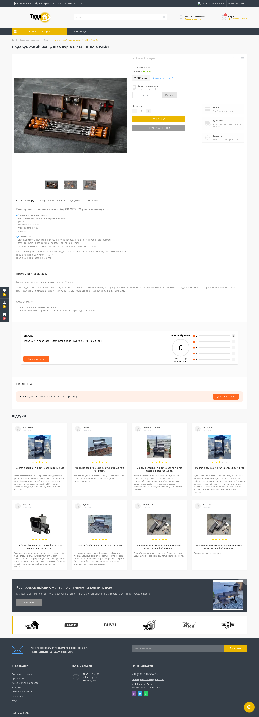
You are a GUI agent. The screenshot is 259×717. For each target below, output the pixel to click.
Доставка (218, 120)
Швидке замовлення (158, 128)
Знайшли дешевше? (163, 78)
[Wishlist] (233, 58)
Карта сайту (18, 695)
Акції (14, 700)
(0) (157, 58)
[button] (4, 316)
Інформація (80, 31)
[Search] (164, 17)
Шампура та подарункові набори (33, 40)
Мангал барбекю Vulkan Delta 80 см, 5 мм (99, 545)
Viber (134, 693)
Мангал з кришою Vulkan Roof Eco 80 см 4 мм (39, 467)
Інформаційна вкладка (52, 200)
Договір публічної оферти (25, 682)
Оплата (217, 107)
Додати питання (225, 396)
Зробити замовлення (237, 18)
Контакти (16, 687)
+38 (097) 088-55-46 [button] (144, 674)
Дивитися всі (29, 602)
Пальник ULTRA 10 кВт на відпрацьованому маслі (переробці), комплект (159, 546)
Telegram (140, 693)
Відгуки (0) (75, 200)
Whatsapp (146, 693)
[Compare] (242, 58)
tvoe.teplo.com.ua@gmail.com (148, 679)
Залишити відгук (36, 358)
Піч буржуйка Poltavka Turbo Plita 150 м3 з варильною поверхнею (39, 546)
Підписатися (235, 648)
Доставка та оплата (66, 3)
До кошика (159, 119)
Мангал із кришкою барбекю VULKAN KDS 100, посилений (99, 469)
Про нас (84, 3)
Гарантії (217, 136)
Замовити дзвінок (193, 19)
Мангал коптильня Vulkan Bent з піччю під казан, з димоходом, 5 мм (159, 469)
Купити (169, 95)
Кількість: (137, 105)
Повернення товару (22, 691)
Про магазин (18, 678)
